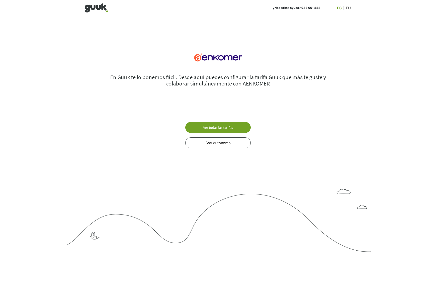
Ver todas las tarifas (218, 127)
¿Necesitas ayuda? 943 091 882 (296, 8)
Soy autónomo (218, 143)
